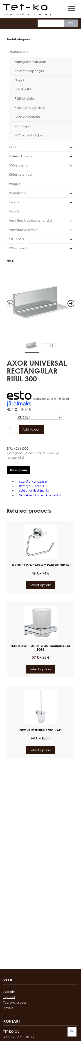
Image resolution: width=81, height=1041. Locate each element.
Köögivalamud (20, 174)
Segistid (14, 202)
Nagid (19, 80)
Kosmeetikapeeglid (29, 71)
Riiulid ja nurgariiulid (30, 107)
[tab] (18, 470)
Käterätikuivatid (21, 156)
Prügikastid (23, 89)
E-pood (9, 997)
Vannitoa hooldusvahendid (30, 220)
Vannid (14, 211)
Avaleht (9, 991)
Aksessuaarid (19, 51)
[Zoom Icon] (40, 302)
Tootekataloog (14, 1002)
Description (18, 470)
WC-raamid (18, 248)
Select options (40, 585)
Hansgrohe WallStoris (30, 61)
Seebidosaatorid (27, 117)
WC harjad (23, 126)
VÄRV (11, 416)
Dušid (13, 147)
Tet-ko (26, 7)
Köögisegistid (19, 165)
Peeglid (14, 184)
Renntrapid (18, 193)
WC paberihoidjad (29, 135)
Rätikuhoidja (24, 98)
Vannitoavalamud (23, 230)
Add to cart (31, 429)
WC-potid (16, 239)
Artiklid (8, 1008)
